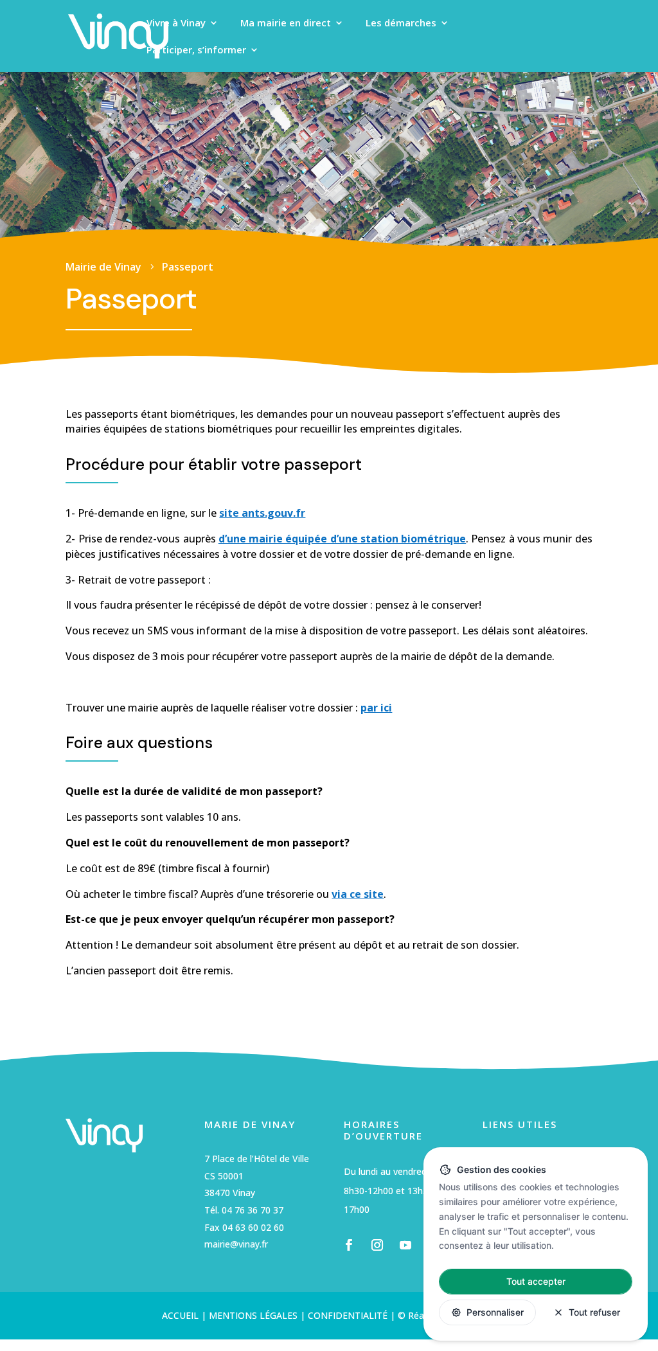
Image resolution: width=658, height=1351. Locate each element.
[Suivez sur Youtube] (405, 1245)
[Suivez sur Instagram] (377, 1245)
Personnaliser (495, 1312)
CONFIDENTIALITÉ (347, 1315)
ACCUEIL (180, 1315)
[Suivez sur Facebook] (348, 1245)
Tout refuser (594, 1312)
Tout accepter (535, 1281)
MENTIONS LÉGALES (252, 1315)
